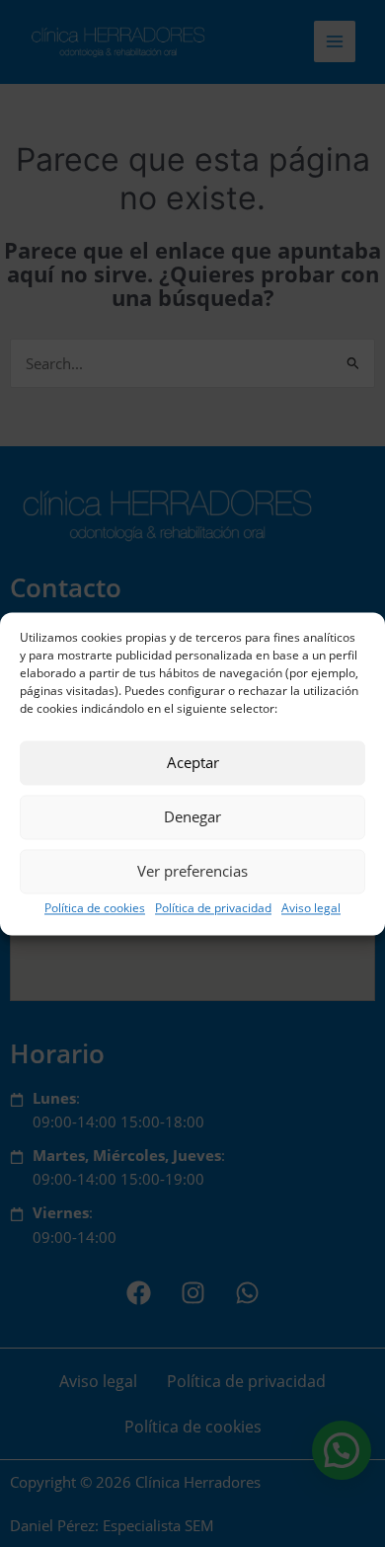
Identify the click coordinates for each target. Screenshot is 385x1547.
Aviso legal (311, 907)
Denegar (192, 816)
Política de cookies (94, 907)
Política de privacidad (213, 907)
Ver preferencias (192, 871)
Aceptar (193, 762)
